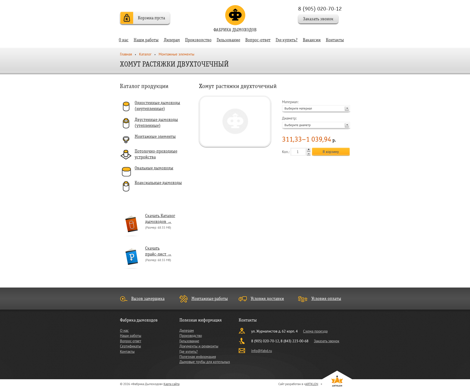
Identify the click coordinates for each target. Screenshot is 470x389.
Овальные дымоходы (154, 168)
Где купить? (287, 40)
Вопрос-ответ (257, 40)
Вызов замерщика (147, 298)
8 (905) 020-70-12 (320, 8)
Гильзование (228, 40)
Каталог (145, 54)
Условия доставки (267, 298)
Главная (126, 54)
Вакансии (312, 40)
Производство (198, 40)
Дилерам (172, 40)
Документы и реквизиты (198, 346)
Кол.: (286, 151)
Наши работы (146, 40)
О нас (124, 40)
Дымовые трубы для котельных (204, 361)
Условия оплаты (326, 298)
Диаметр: (296, 121)
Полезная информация (197, 356)
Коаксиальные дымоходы (158, 182)
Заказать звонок (318, 19)
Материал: (297, 105)
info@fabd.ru (261, 350)
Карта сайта (171, 384)
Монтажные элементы (176, 54)
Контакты (335, 40)
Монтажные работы (209, 298)
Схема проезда (315, 331)
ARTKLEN (311, 384)
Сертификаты (130, 346)
